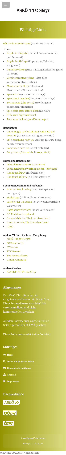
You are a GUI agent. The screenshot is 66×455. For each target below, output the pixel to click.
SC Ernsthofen (15, 243)
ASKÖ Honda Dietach (19, 238)
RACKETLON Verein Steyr (21, 272)
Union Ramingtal (16, 259)
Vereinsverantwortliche (20, 77)
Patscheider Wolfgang (19, 201)
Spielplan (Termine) (18, 98)
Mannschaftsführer (18, 86)
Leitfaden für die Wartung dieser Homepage (32, 168)
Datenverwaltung (17, 69)
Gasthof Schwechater (19, 210)
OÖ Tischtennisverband (16, 43)
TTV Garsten (14, 251)
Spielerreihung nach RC (20, 139)
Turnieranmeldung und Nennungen (27, 119)
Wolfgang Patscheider (34, 438)
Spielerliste (13, 94)
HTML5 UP (37, 443)
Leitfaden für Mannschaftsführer (26, 164)
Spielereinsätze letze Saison (23, 110)
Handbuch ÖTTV (16, 172)
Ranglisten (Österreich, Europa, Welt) (28, 152)
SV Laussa (12, 247)
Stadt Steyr (13, 197)
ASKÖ (10, 226)
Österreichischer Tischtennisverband (28, 218)
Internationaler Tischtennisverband (27, 222)
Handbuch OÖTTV (17, 177)
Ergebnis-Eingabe (17, 53)
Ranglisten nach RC (18, 148)
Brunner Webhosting (19, 189)
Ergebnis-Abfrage (17, 61)
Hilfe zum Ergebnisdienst (21, 115)
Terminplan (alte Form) (20, 102)
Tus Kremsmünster (18, 255)
